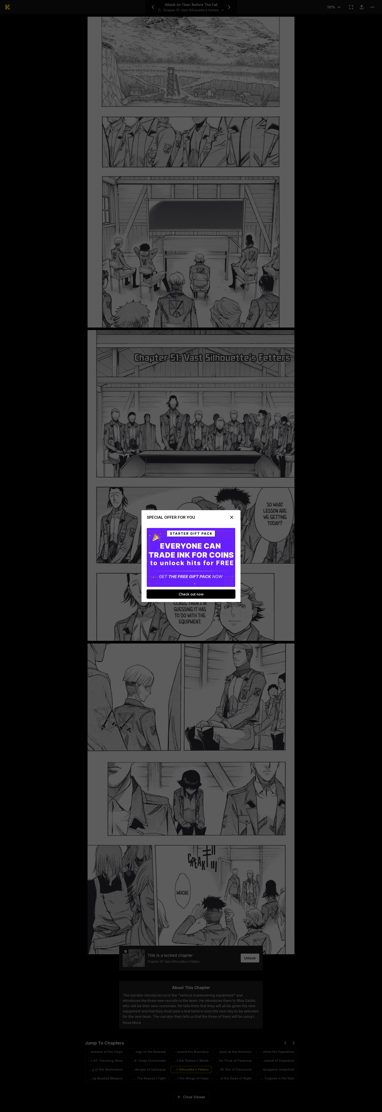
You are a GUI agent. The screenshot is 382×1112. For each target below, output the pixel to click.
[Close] (231, 517)
